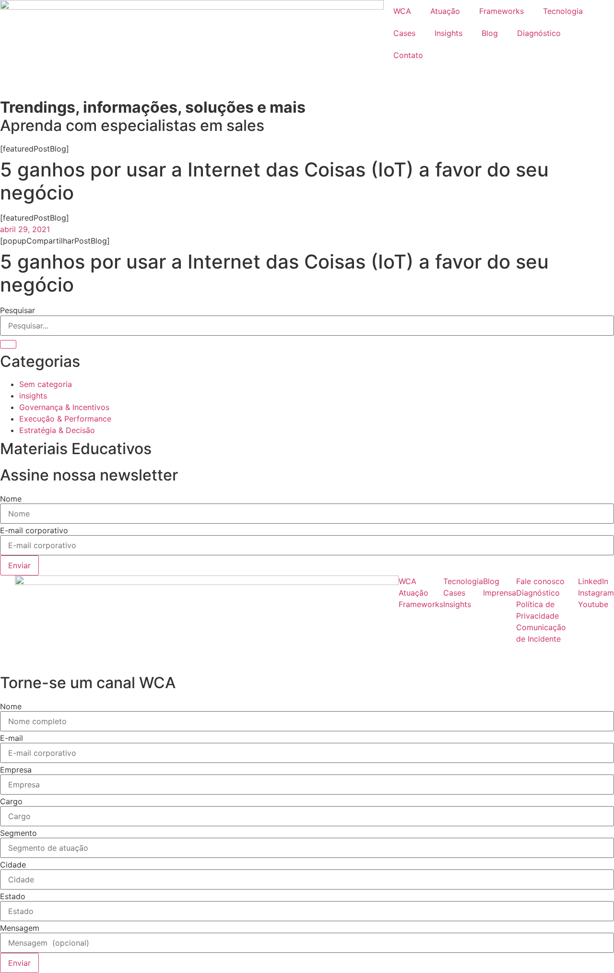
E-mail (11, 738)
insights (33, 395)
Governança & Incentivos (64, 407)
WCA (402, 11)
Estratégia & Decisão (57, 430)
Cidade (13, 864)
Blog (490, 33)
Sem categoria (45, 384)
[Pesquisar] (8, 344)
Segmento (18, 833)
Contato (408, 55)
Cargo (11, 801)
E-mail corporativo (34, 530)
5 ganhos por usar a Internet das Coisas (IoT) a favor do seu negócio (274, 273)
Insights (448, 33)
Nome (11, 499)
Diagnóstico (539, 33)
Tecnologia (563, 11)
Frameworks (501, 11)
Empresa (16, 770)
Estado (12, 896)
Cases (404, 33)
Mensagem (19, 928)
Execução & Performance (65, 418)
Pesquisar (17, 310)
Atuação (445, 11)
